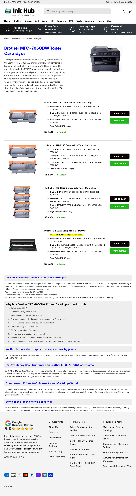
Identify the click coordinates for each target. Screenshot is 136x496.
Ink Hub (13, 486)
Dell (37, 21)
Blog (109, 21)
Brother (18, 21)
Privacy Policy (55, 451)
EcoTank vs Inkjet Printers (115, 452)
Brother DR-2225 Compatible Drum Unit (65, 230)
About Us (53, 427)
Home (7, 21)
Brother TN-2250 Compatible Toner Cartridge (68, 102)
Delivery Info (112, 2)
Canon (28, 21)
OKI (71, 21)
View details (119, 121)
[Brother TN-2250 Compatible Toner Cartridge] (23, 116)
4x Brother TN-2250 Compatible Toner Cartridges (70, 188)
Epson (45, 21)
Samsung (90, 21)
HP (52, 21)
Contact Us (126, 2)
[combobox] (77, 11)
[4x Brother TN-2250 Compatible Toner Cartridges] (23, 202)
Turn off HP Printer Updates (83, 435)
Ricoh (79, 21)
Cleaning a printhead (80, 449)
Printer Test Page (57, 456)
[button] (130, 11)
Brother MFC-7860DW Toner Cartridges (26, 39)
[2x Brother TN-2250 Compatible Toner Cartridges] (23, 159)
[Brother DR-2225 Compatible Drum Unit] (23, 245)
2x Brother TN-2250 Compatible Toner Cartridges (70, 145)
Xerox (101, 21)
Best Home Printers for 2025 (117, 466)
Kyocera (61, 21)
